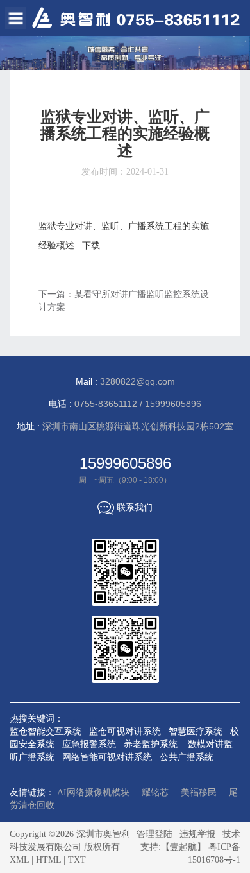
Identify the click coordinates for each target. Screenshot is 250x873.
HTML (48, 860)
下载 (91, 245)
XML (19, 860)
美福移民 (199, 792)
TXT (77, 860)
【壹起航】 (183, 847)
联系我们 (125, 507)
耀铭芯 (155, 792)
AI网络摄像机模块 (93, 792)
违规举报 (197, 834)
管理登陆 (154, 834)
